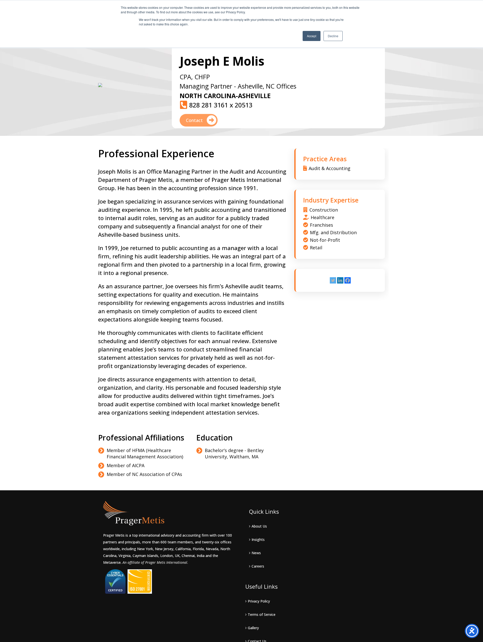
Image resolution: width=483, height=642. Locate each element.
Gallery (253, 627)
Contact (195, 120)
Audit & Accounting (329, 168)
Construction (323, 210)
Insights (258, 539)
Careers (258, 566)
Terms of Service (261, 614)
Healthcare (322, 217)
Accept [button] (311, 36)
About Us (259, 526)
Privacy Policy (259, 601)
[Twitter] (333, 280)
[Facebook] (347, 280)
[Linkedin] (340, 280)
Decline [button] (333, 36)
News (256, 552)
